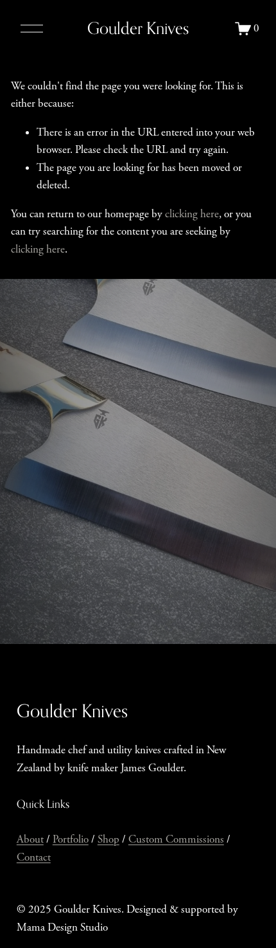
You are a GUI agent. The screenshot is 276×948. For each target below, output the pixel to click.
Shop (108, 839)
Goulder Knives (138, 28)
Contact (34, 857)
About (30, 839)
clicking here (192, 214)
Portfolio (71, 839)
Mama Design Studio (62, 927)
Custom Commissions (176, 839)
